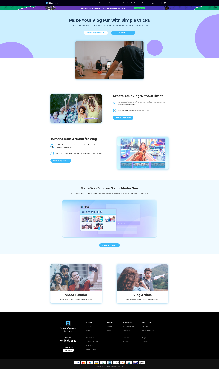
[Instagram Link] (75, 340)
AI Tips (144, 338)
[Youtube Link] (61, 340)
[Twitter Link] (71, 340)
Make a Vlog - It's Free (94, 33)
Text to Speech (114, 3)
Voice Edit (145, 326)
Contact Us (89, 334)
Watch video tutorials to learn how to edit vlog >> (76, 299)
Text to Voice (127, 334)
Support (88, 330)
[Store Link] (165, 3)
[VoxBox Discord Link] (64, 340)
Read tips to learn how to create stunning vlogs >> (142, 299)
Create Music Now (139, 8)
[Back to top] (216, 352)
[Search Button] (161, 3)
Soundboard (127, 3)
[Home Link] (68, 326)
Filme (51, 3)
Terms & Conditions (92, 341)
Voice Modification (128, 326)
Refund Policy (90, 345)
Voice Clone (126, 338)
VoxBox (109, 330)
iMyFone (58, 3)
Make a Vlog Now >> (123, 118)
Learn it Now (68, 350)
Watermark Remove (148, 330)
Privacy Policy (90, 338)
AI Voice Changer (98, 3)
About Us (89, 326)
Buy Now (122, 33)
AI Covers (126, 341)
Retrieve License (91, 349)
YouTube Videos (147, 334)
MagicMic (109, 326)
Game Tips (145, 341)
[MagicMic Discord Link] (68, 340)
